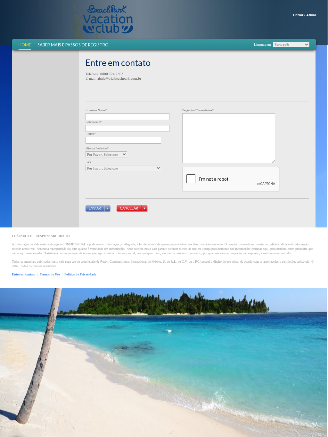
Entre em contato (23, 274)
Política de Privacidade (80, 274)
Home (25, 45)
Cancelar (129, 208)
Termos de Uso (50, 274)
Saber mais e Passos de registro (73, 45)
